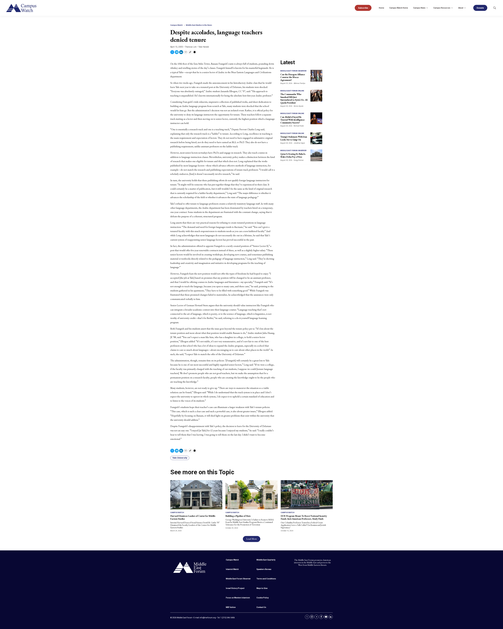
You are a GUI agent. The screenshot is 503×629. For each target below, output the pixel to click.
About (460, 8)
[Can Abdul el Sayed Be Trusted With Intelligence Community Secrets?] (316, 118)
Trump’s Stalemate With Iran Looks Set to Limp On (293, 138)
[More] (427, 8)
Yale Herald (203, 47)
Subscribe (363, 8)
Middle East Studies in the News (199, 25)
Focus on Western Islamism (238, 598)
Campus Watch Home (398, 8)
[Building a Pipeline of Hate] (251, 494)
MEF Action (231, 607)
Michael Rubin (299, 126)
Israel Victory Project (235, 588)
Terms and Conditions (266, 579)
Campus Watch (176, 25)
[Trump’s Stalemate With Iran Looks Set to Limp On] (316, 138)
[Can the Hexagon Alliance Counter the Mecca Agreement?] (316, 76)
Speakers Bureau (263, 569)
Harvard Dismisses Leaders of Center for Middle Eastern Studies (192, 517)
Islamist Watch (232, 569)
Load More (251, 538)
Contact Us (261, 607)
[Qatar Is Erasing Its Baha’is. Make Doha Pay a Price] (316, 155)
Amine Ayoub (298, 106)
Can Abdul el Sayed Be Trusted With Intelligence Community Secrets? (292, 119)
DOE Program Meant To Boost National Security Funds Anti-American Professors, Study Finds (304, 517)
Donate (480, 8)
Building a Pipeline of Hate (238, 515)
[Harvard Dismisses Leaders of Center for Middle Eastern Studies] (196, 494)
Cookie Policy (262, 598)
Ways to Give (261, 588)
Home (381, 8)
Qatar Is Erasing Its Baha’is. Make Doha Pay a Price (293, 155)
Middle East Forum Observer (293, 71)
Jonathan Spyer (299, 143)
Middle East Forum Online (292, 91)
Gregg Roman (299, 160)
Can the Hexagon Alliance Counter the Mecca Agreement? (292, 77)
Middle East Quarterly (265, 560)
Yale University (179, 458)
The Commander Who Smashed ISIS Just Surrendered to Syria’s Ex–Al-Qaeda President (294, 98)
